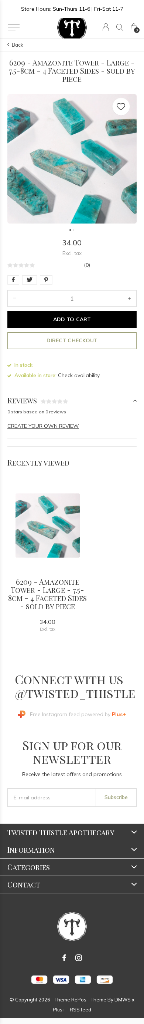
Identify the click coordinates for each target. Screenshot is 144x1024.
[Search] (119, 27)
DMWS (122, 1000)
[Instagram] (78, 957)
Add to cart (71, 319)
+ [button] (129, 298)
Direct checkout (72, 340)
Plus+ (59, 1010)
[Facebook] (64, 957)
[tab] (72, 400)
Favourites (121, 106)
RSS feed (80, 1010)
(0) (87, 265)
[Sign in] (106, 27)
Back (17, 45)
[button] (13, 27)
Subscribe (116, 797)
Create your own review (43, 426)
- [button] (14, 298)
